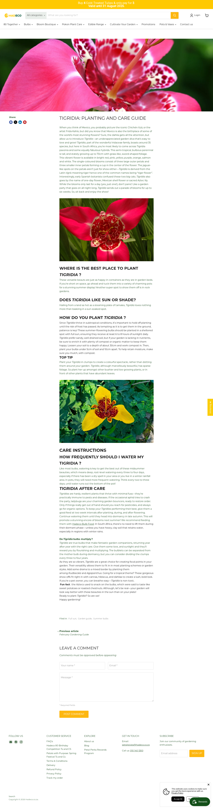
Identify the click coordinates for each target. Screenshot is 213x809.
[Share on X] (15, 122)
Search (12, 797)
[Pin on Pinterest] (25, 122)
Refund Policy (54, 770)
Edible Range (96, 24)
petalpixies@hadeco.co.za (136, 745)
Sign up (197, 753)
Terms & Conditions (57, 761)
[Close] (208, 784)
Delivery (51, 765)
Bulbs (27, 24)
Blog (86, 746)
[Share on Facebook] (11, 122)
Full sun (72, 619)
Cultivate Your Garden (123, 24)
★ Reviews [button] (210, 407)
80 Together (11, 24)
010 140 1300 (136, 751)
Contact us (186, 24)
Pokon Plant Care (72, 24)
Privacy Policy (54, 774)
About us (89, 741)
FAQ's (50, 741)
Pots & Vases (167, 24)
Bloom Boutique (47, 24)
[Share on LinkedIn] (20, 122)
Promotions (148, 24)
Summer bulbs (100, 619)
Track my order (55, 778)
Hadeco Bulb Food (83, 524)
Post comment (74, 714)
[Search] (175, 15)
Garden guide (85, 619)
